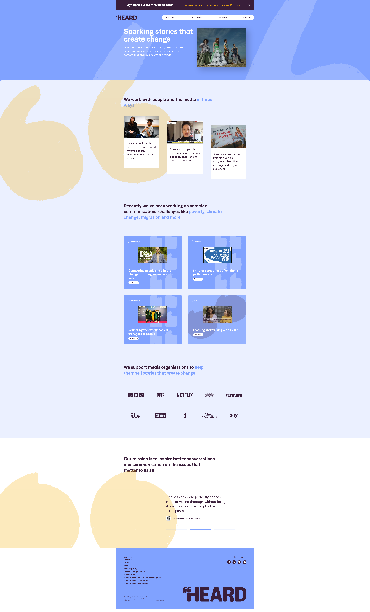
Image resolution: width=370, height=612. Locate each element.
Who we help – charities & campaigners (142, 577)
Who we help (196, 17)
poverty (196, 211)
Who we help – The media (136, 580)
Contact (246, 17)
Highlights (223, 17)
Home (127, 562)
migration (150, 217)
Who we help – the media (136, 583)
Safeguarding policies (134, 571)
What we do (170, 17)
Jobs (126, 565)
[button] (176, 529)
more (175, 217)
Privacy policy (130, 568)
